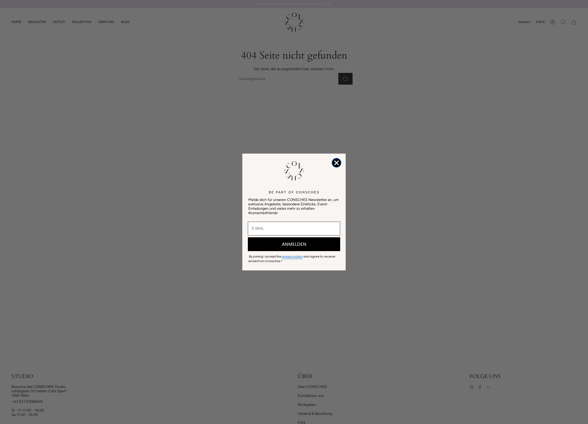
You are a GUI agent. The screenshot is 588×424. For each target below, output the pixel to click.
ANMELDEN (294, 244)
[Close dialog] (336, 162)
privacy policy (292, 256)
